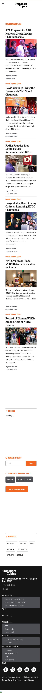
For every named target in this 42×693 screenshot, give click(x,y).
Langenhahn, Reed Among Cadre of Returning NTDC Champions (20, 206)
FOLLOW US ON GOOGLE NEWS (16, 489)
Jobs (6, 626)
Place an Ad (9, 632)
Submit (31, 463)
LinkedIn (26, 669)
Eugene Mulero (11, 75)
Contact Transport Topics (14, 599)
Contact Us (7, 595)
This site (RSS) (33, 669)
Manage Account (11, 653)
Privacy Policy (7, 680)
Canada (10, 549)
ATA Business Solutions (14, 639)
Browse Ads (9, 629)
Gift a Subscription (25, 479)
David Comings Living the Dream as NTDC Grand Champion (20, 91)
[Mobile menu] (3, 3)
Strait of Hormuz (15, 555)
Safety (19, 84)
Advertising (7, 615)
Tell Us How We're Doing (14, 605)
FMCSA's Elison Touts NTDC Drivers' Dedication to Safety (20, 264)
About (5, 589)
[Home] (21, 5)
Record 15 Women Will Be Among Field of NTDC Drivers (20, 321)
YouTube (19, 669)
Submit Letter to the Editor (15, 602)
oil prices (22, 549)
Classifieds (7, 622)
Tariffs (23, 543)
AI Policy (18, 680)
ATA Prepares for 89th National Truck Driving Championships (18, 33)
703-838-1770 (9, 585)
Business (7, 84)
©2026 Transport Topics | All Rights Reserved (20, 677)
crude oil (11, 543)
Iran (32, 543)
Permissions (9, 660)
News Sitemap (28, 680)
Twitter (12, 669)
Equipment (13, 84)
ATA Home (9, 643)
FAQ (6, 656)
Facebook (5, 669)
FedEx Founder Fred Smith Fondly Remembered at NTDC (18, 148)
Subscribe (10, 479)
